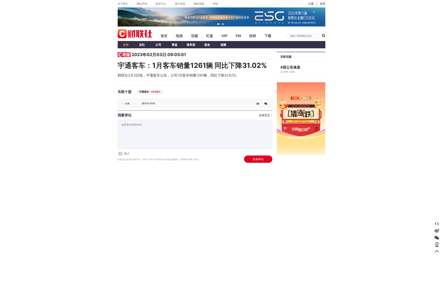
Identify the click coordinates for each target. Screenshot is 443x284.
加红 (142, 44)
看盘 (175, 44)
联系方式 (161, 3)
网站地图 (199, 3)
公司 (158, 44)
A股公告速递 (290, 67)
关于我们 (123, 3)
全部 (126, 44)
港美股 (191, 44)
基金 (207, 44)
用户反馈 (180, 3)
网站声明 (142, 3)
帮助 (215, 3)
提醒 (223, 44)
